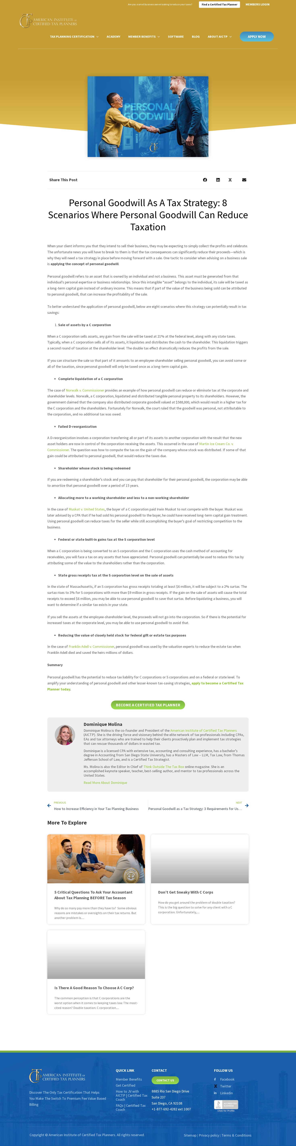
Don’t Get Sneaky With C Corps (185, 892)
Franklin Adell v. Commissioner (91, 646)
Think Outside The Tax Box (163, 766)
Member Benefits (129, 1079)
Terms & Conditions (236, 1135)
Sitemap (190, 1135)
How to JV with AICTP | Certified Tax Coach (131, 1095)
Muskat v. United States (87, 509)
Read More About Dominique (105, 782)
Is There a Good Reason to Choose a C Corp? (94, 987)
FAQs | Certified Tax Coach (131, 1107)
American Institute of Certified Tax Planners (203, 730)
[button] (257, 37)
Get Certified (125, 1085)
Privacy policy (209, 1135)
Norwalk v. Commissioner (85, 390)
